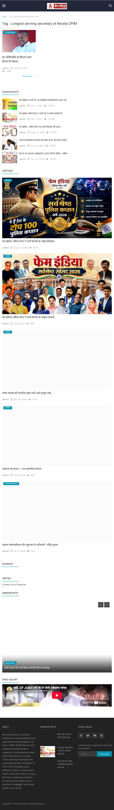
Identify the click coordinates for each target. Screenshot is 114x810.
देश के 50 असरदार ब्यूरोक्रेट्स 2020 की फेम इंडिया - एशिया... (43, 153)
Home (4, 16)
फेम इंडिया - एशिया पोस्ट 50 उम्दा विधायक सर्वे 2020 (40, 126)
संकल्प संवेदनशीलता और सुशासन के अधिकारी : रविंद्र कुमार (30, 544)
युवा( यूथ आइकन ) (10, 663)
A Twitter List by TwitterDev (14, 584)
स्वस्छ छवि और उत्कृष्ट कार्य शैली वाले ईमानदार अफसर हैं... (65, 764)
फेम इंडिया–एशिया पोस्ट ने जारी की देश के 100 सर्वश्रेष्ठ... (29, 241)
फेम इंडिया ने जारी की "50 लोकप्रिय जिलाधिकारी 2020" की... (43, 100)
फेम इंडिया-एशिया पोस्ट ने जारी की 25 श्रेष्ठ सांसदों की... (41, 113)
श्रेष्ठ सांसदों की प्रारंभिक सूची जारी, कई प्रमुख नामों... (27, 393)
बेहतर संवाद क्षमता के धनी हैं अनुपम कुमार (64, 736)
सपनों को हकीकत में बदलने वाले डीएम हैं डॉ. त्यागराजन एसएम (43, 140)
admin (5, 68)
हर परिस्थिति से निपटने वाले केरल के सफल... (16, 59)
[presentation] (100, 604)
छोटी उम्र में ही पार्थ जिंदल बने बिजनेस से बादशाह (27, 667)
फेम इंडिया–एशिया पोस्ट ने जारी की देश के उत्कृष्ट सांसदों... (29, 317)
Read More (27, 76)
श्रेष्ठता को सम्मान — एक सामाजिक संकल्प (22, 468)
